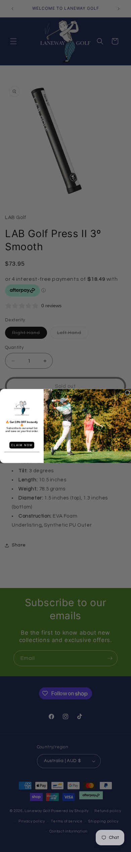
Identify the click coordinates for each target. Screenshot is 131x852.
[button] (21, 408)
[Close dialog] (127, 393)
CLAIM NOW (22, 444)
